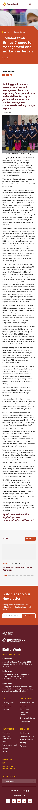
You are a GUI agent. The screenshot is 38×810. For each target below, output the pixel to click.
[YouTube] (19, 801)
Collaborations (25, 721)
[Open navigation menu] (34, 4)
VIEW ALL (29, 539)
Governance (6, 706)
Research (5, 748)
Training (23, 743)
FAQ (3, 763)
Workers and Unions (27, 703)
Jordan (4, 564)
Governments (24, 709)
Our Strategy (24, 733)
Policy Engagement (27, 739)
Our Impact (6, 733)
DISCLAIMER (13, 791)
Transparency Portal (9, 745)
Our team (5, 709)
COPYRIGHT (25, 791)
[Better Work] (12, 649)
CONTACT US (7, 760)
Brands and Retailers (27, 718)
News (4, 742)
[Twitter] (14, 801)
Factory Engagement (27, 736)
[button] (5, 575)
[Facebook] (8, 801)
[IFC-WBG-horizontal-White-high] (13, 640)
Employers (23, 706)
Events (4, 752)
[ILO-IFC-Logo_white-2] (7, 633)
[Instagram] (24, 801)
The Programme (8, 703)
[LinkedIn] (30, 801)
